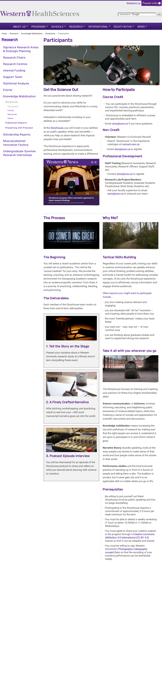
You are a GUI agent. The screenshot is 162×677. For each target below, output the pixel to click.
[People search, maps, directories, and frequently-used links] (151, 4)
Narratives (12, 114)
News (141, 26)
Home (4, 33)
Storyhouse (50, 33)
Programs (38, 26)
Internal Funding (14, 70)
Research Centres (15, 64)
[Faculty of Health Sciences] (39, 12)
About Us (19, 26)
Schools (57, 26)
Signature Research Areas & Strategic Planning (21, 49)
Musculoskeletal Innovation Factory (16, 142)
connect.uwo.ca (131, 144)
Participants (13, 107)
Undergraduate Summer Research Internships (19, 153)
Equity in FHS (122, 26)
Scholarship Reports (16, 134)
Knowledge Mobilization (31, 33)
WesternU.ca (133, 3)
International (98, 26)
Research (76, 26)
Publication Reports (16, 122)
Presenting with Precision (19, 128)
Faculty (11, 110)
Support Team (12, 77)
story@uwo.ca (120, 123)
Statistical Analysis (16, 83)
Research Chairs (14, 57)
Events (7, 89)
